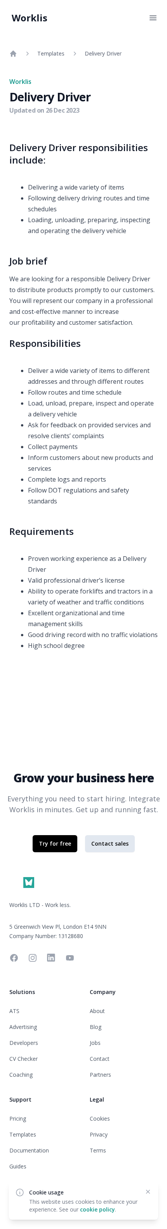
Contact (100, 1058)
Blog (95, 1027)
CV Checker (23, 1058)
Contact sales (110, 843)
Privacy (99, 1134)
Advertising (23, 1027)
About (97, 1011)
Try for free (55, 843)
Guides (17, 1166)
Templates (50, 53)
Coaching (21, 1074)
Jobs (95, 1042)
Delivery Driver (103, 53)
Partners (100, 1074)
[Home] (13, 53)
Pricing (17, 1118)
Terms (98, 1150)
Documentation (29, 1150)
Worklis (29, 17)
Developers (23, 1042)
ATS (14, 1011)
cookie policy (97, 1209)
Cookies (100, 1118)
